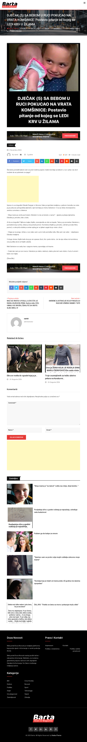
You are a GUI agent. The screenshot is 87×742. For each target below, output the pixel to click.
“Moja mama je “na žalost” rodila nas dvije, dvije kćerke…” (56, 486)
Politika (9, 687)
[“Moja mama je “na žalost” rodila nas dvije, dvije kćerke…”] (20, 494)
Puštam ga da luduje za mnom (46, 533)
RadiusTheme (56, 735)
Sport (26, 687)
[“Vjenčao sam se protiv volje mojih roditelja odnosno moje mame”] (20, 565)
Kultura (16, 28)
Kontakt (65, 645)
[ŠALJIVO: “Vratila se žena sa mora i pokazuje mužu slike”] (20, 612)
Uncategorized (12, 694)
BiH (8, 681)
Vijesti (27, 694)
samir (26, 318)
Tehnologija (28, 691)
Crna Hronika (29, 681)
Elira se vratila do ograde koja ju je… (22, 375)
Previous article (13, 298)
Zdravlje (27, 697)
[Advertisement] (23, 189)
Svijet (9, 691)
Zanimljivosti (11, 697)
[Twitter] (16, 288)
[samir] (21, 155)
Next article (75, 298)
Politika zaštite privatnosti (75, 650)
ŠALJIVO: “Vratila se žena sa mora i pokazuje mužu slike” (56, 605)
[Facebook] (11, 288)
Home (10, 28)
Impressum (49, 645)
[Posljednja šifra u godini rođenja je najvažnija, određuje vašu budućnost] (20, 517)
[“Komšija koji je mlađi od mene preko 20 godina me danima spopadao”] (20, 589)
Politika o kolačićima (52, 649)
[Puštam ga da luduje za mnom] (20, 541)
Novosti (27, 684)
